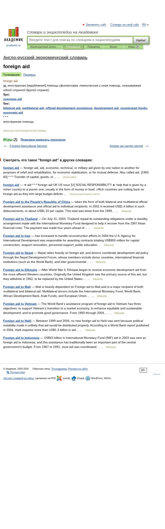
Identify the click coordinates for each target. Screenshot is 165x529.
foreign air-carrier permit (126, 146)
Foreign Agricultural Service (28, 146)
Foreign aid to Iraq (16, 236)
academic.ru (13, 45)
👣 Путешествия (15, 372)
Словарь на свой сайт (124, 24)
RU (144, 24)
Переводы (93, 46)
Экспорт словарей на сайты (18, 378)
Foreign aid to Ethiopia (20, 269)
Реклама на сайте (78, 368)
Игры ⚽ (133, 46)
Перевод (29, 74)
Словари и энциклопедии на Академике (62, 32)
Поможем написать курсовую (43, 139)
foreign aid (11, 168)
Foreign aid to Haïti (17, 320)
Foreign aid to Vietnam (20, 303)
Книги (113, 46)
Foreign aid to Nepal (18, 252)
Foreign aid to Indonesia (21, 337)
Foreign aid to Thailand (20, 219)
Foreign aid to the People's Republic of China (36, 202)
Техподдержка (59, 368)
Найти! (141, 40)
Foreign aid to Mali (17, 286)
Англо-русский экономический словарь (44, 46)
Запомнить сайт (96, 24)
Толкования (73, 46)
